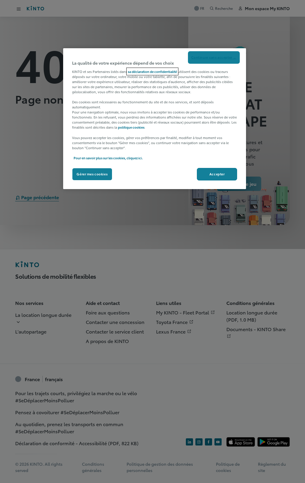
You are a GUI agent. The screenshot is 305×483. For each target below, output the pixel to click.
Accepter (217, 174)
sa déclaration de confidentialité (152, 71)
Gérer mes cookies (92, 174)
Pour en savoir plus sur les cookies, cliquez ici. (108, 157)
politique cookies (131, 127)
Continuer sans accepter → (213, 57)
